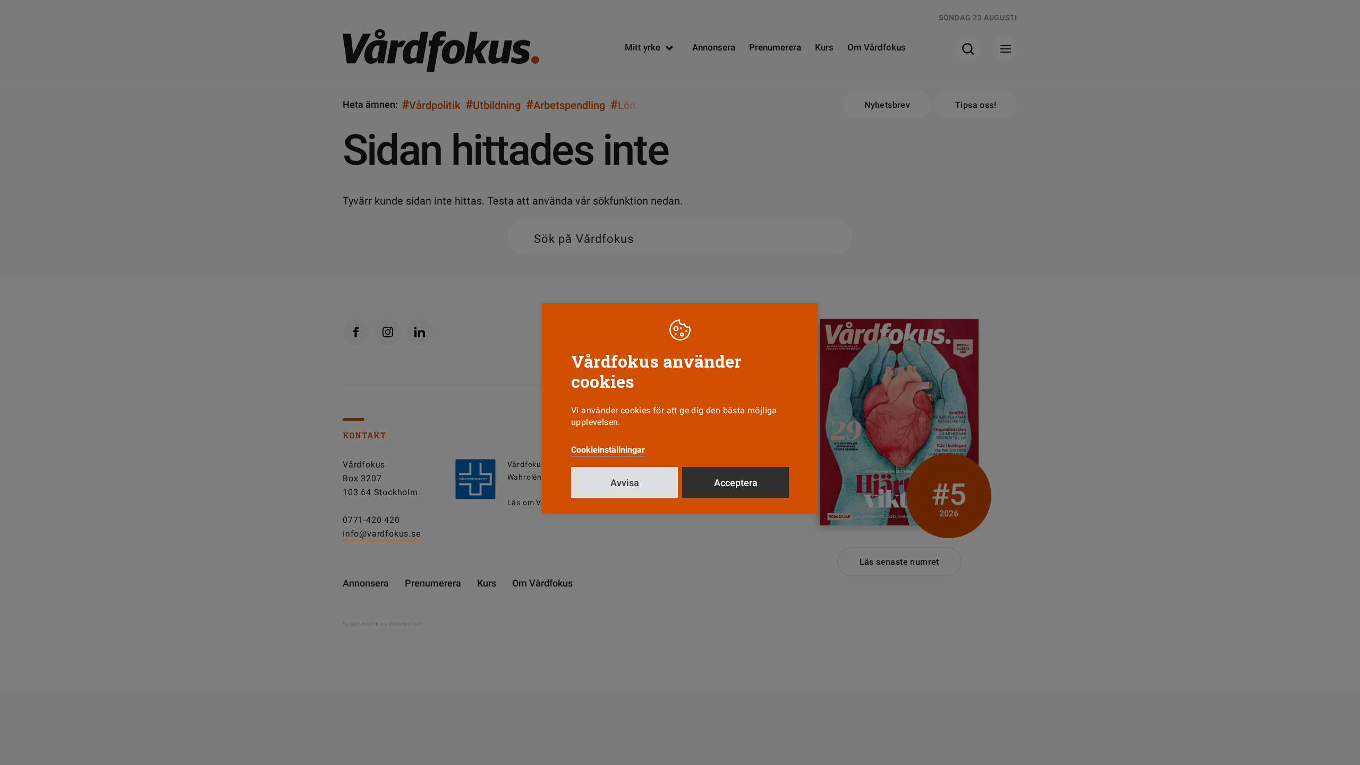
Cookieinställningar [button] (608, 450)
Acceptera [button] (736, 482)
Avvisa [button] (624, 482)
